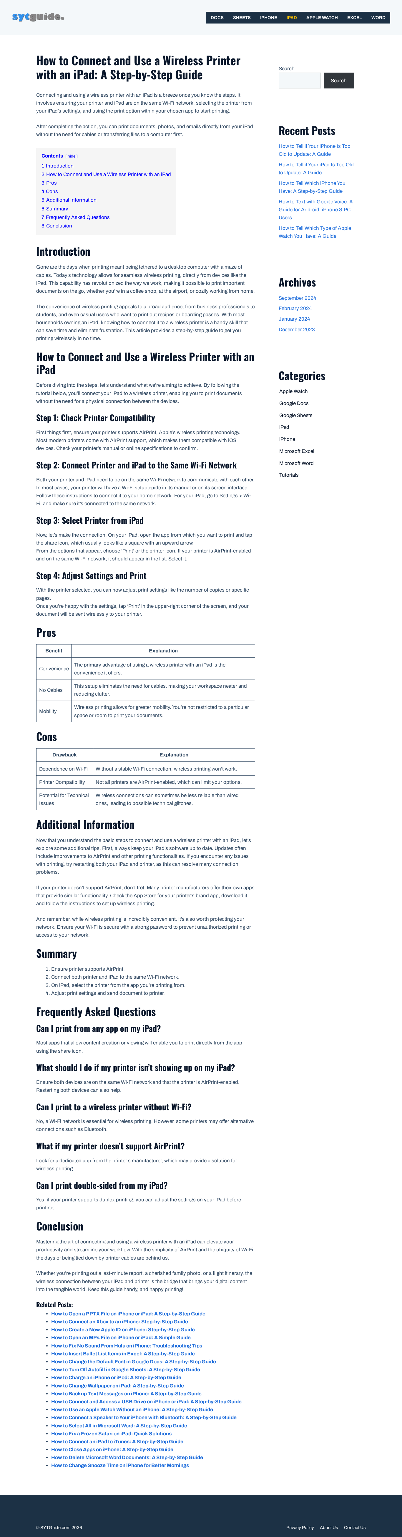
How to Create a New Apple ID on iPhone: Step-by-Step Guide (123, 1329)
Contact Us (355, 1527)
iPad (292, 17)
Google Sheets (296, 415)
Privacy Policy (300, 1527)
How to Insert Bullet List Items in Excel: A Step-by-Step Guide (123, 1354)
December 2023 (297, 329)
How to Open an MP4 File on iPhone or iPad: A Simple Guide (121, 1337)
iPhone (268, 17)
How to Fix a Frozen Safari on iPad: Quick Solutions (111, 1433)
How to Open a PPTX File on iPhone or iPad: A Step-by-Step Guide (128, 1314)
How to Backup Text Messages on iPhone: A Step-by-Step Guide (126, 1394)
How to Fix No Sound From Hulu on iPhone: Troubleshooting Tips (126, 1346)
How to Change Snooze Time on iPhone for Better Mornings (120, 1465)
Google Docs (294, 403)
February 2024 (295, 308)
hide (71, 156)
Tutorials (289, 475)
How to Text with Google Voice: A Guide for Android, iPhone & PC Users (316, 209)
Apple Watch (322, 17)
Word (378, 17)
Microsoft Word (296, 463)
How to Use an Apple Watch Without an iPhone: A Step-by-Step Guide (132, 1409)
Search (287, 68)
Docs (217, 17)
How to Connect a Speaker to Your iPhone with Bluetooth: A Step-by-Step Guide (144, 1417)
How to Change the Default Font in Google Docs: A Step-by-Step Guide (133, 1361)
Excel (354, 17)
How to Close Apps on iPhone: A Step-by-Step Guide (112, 1449)
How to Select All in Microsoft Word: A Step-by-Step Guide (119, 1426)
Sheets (242, 17)
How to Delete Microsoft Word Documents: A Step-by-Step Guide (127, 1457)
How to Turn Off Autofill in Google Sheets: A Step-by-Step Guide (125, 1369)
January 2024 (294, 319)
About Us (329, 1527)
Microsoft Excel (296, 451)
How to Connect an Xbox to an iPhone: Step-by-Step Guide (119, 1322)
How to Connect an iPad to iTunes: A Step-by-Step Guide (117, 1441)
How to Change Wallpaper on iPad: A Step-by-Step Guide (117, 1386)
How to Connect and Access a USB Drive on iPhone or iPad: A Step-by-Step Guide (146, 1401)
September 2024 (297, 298)
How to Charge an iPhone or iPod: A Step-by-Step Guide (116, 1377)
